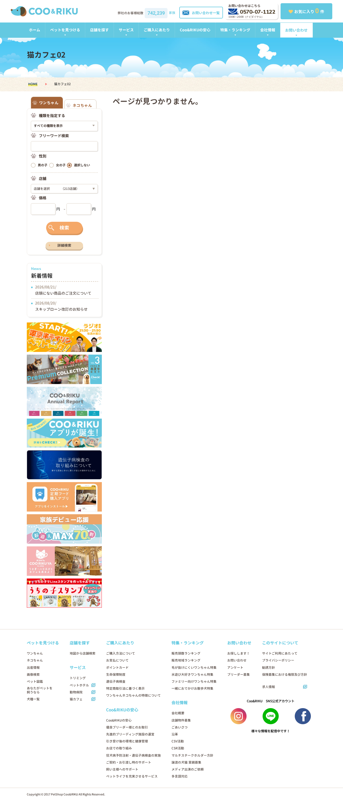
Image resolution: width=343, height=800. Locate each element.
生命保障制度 (115, 674)
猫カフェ (76, 699)
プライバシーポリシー (278, 660)
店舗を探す (99, 29)
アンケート (235, 667)
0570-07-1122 (257, 12)
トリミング (78, 678)
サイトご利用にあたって (279, 653)
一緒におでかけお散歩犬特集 (192, 688)
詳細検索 (64, 245)
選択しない (82, 165)
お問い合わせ (296, 30)
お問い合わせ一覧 (206, 12)
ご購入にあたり (157, 29)
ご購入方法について (120, 653)
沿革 (175, 734)
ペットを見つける (65, 29)
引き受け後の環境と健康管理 (127, 741)
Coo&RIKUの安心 (195, 29)
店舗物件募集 (181, 720)
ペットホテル (79, 685)
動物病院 (76, 692)
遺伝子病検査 (115, 681)
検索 (64, 227)
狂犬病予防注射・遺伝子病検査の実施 (133, 755)
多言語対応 (180, 776)
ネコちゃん (35, 660)
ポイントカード (117, 667)
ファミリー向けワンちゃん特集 (194, 681)
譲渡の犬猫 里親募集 (186, 762)
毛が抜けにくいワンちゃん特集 (194, 667)
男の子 (42, 165)
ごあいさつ (180, 727)
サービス (126, 29)
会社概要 (178, 713)
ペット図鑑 (35, 681)
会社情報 (267, 29)
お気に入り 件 (309, 10)
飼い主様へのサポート (122, 769)
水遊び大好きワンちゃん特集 (192, 674)
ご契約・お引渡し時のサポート (128, 762)
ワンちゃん (35, 653)
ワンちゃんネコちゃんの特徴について (133, 695)
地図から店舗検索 (82, 653)
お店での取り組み (119, 748)
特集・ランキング (235, 29)
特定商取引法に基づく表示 (125, 688)
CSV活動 (178, 741)
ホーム (34, 29)
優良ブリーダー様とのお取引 (127, 727)
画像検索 (33, 674)
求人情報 (268, 687)
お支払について (117, 660)
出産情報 (33, 667)
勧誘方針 (268, 667)
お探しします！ (238, 653)
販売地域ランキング (186, 660)
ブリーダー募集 (238, 674)
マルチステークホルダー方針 (192, 755)
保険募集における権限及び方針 (284, 674)
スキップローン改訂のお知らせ (61, 309)
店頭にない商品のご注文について (63, 293)
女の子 (61, 165)
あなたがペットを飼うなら (40, 690)
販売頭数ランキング (186, 653)
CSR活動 (178, 748)
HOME (33, 84)
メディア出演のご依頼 (188, 769)
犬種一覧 (33, 699)
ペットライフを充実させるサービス (132, 776)
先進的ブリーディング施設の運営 (130, 734)
